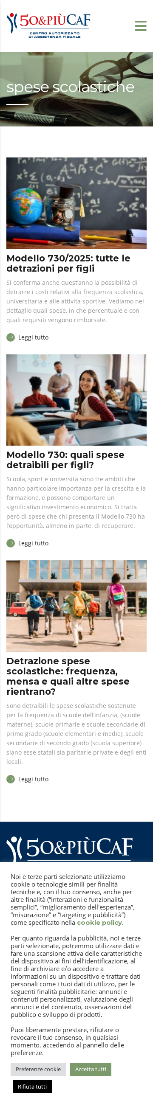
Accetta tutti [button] (90, 1069)
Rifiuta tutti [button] (32, 1086)
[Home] (48, 25)
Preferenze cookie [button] (38, 1069)
